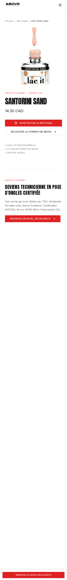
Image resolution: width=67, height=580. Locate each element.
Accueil (9, 21)
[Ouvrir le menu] (60, 5)
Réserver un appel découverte (30, 218)
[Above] (13, 4)
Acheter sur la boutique (36, 123)
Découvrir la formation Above (31, 131)
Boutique (22, 21)
